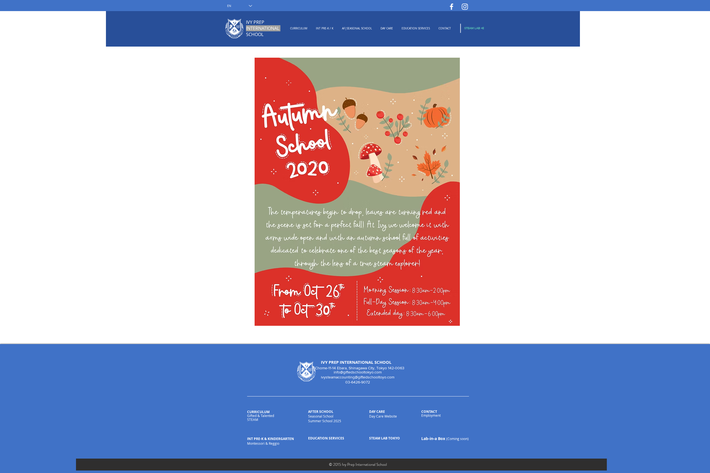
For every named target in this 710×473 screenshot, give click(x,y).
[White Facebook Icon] (451, 6)
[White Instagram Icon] (465, 6)
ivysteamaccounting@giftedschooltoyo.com (357, 377)
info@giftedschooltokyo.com (358, 372)
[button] (298, 28)
